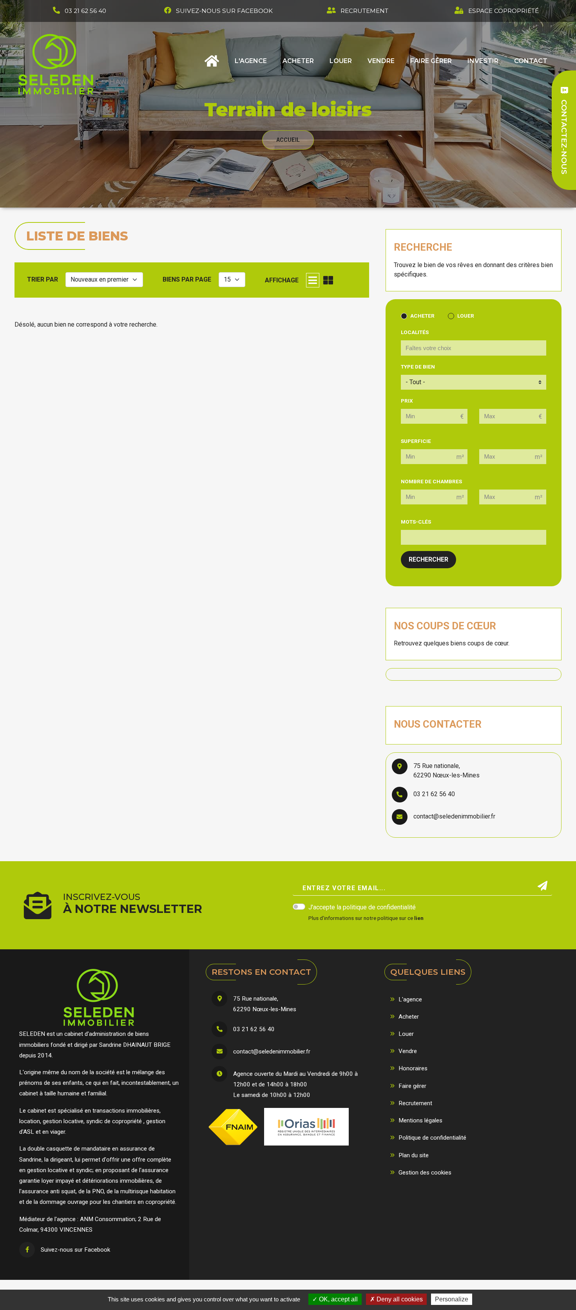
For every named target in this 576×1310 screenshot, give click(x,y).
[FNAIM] (233, 1127)
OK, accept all (337, 1299)
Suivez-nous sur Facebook (224, 10)
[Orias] (306, 1127)
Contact (530, 61)
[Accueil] (56, 64)
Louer (341, 61)
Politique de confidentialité (432, 1137)
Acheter (298, 61)
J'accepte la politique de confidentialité (362, 907)
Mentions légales (420, 1120)
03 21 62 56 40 (85, 10)
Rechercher (428, 559)
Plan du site (413, 1155)
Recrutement (364, 10)
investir (482, 61)
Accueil (212, 63)
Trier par (42, 279)
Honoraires (412, 1068)
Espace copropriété (503, 10)
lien (419, 918)
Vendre (381, 61)
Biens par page (187, 279)
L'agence (251, 61)
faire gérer (431, 61)
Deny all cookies (399, 1299)
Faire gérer (412, 1086)
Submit (542, 886)
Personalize (451, 1299)
